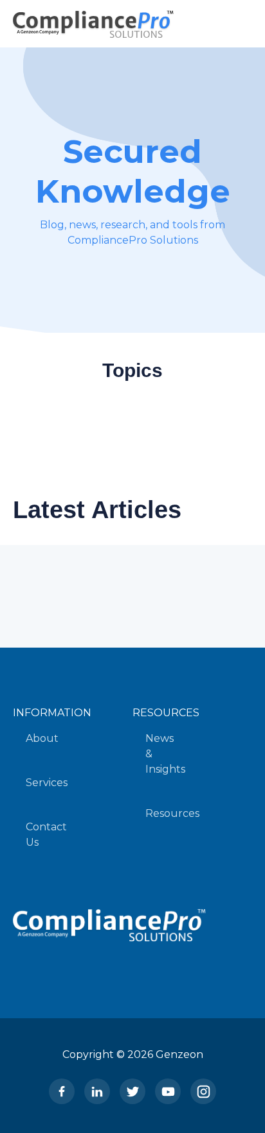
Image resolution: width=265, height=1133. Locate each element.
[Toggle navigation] (236, 23)
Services (47, 782)
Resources (172, 813)
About (42, 738)
